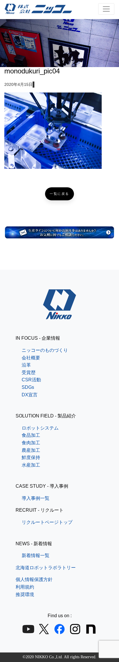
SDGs (28, 387)
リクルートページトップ (47, 522)
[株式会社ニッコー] (59, 315)
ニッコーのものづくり (45, 350)
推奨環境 (25, 594)
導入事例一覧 (35, 498)
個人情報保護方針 (34, 579)
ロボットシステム (40, 428)
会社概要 (31, 357)
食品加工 (31, 435)
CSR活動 (31, 379)
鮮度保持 (31, 457)
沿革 (26, 365)
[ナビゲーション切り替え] (106, 9)
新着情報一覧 (35, 555)
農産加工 (31, 450)
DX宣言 (30, 394)
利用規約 (25, 587)
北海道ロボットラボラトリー (46, 567)
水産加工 (31, 465)
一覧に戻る (59, 194)
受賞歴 (29, 372)
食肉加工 (31, 442)
